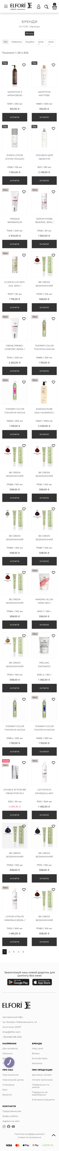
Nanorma (37, 1063)
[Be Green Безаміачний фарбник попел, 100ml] (15, 535)
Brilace (35, 1053)
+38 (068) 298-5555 (12, 1037)
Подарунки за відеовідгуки (40, 1093)
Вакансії (7, 1094)
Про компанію (10, 1074)
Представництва (11, 1111)
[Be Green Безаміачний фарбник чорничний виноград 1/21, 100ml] (44, 853)
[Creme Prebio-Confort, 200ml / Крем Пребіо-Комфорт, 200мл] (15, 345)
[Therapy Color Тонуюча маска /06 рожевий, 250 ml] (15, 408)
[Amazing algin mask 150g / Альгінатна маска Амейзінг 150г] (44, 599)
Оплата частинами (42, 1079)
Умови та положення (29, 1137)
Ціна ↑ (40, 42)
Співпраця (8, 1084)
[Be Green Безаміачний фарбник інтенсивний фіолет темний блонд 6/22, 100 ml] (44, 535)
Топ (6, 41)
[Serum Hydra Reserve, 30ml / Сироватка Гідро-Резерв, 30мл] (44, 218)
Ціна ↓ (51, 42)
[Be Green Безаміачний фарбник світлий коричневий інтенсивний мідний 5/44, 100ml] (44, 916)
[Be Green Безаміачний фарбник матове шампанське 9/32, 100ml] (15, 662)
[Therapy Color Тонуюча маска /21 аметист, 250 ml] (44, 726)
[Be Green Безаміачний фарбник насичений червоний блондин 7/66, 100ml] (44, 472)
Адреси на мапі (11, 1121)
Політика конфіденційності (29, 1134)
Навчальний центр (13, 1079)
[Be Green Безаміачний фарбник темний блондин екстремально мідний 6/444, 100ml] (15, 599)
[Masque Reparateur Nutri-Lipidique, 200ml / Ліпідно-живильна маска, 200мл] (15, 218)
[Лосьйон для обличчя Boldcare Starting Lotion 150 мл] (44, 155)
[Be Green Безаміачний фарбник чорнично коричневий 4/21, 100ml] (15, 853)
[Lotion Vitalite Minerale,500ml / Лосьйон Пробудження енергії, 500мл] (15, 916)
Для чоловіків (10, 1048)
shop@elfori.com (11, 1032)
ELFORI (23, 26)
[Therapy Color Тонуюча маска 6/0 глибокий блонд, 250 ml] (44, 345)
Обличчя (7, 1053)
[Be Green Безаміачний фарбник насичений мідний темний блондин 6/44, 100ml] (44, 282)
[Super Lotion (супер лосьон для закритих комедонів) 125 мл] (15, 155)
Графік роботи (10, 1116)
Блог (5, 1089)
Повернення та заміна (40, 1085)
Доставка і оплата (42, 1074)
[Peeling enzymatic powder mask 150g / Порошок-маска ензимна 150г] (44, 662)
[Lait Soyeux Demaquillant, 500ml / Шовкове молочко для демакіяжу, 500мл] (44, 789)
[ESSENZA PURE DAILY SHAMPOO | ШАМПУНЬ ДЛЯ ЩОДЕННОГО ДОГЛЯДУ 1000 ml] (44, 408)
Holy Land (37, 1048)
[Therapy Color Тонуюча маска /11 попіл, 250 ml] (15, 726)
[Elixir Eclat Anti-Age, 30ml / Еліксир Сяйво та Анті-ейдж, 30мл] (15, 282)
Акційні (30, 41)
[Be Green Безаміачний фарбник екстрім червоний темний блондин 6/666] (15, 472)
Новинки (16, 41)
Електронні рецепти (43, 1099)
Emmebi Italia (39, 1058)
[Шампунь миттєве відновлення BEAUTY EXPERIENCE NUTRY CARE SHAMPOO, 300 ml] (44, 91)
